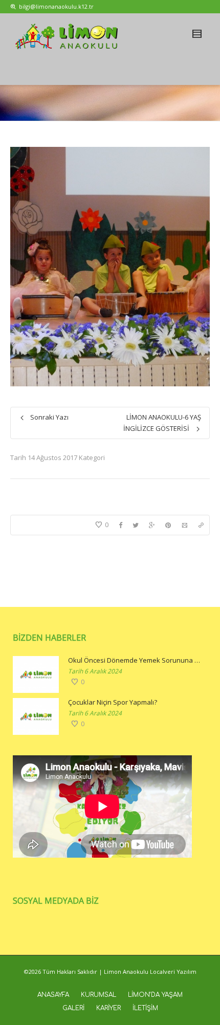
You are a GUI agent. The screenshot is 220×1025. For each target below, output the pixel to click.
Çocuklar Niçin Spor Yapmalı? (112, 702)
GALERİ (73, 1008)
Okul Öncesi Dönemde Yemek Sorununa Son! (135, 660)
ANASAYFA (53, 994)
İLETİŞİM (145, 1008)
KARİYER (108, 1008)
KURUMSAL (98, 994)
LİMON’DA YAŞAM (155, 994)
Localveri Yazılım (173, 971)
